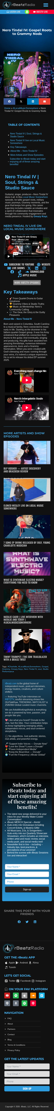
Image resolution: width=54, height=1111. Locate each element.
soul (40, 669)
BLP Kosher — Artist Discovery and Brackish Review (22, 470)
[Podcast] (7, 1003)
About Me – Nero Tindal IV (23, 151)
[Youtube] (7, 995)
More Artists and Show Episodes (26, 155)
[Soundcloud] (33, 995)
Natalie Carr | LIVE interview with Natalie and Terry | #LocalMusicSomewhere (23, 619)
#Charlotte (12, 666)
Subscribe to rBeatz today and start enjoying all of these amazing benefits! (27, 162)
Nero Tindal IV (30, 669)
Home (7, 108)
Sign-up (27, 889)
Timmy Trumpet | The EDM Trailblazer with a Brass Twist (25, 658)
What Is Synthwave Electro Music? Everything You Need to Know (24, 581)
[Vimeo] (42, 995)
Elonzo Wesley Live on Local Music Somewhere (23, 507)
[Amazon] (16, 1003)
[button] (46, 5)
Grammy (6, 669)
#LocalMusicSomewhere (25, 108)
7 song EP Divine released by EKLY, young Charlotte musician (27, 544)
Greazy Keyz (17, 669)
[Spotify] (16, 995)
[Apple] (24, 995)
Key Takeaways (18, 147)
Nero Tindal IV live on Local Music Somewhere (27, 141)
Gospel (45, 666)
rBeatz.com (11, 683)
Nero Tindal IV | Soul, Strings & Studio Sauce (26, 135)
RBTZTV (9, 699)
